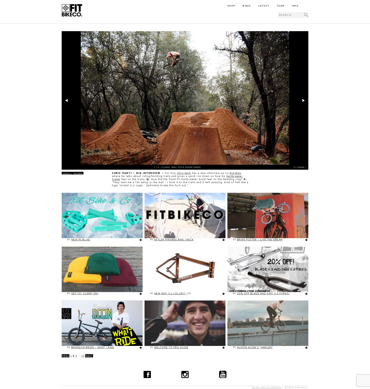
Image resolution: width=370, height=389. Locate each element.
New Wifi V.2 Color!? (170, 293)
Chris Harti (184, 173)
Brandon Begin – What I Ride (92, 347)
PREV (65, 355)
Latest (263, 5)
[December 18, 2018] (267, 237)
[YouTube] (222, 374)
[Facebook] (147, 374)
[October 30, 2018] (267, 345)
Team (281, 5)
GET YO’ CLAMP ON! (85, 293)
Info (295, 5)
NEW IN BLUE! (80, 239)
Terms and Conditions (266, 387)
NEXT (89, 355)
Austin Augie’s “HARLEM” (255, 347)
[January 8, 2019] (102, 237)
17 (82, 355)
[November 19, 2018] (102, 291)
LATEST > (67, 173)
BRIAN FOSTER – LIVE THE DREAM (260, 239)
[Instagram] (185, 374)
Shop (231, 5)
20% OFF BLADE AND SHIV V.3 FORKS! (263, 293)
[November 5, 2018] (102, 345)
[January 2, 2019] (185, 237)
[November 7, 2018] (185, 291)
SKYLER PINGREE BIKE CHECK (174, 239)
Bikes (247, 5)
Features (77, 173)
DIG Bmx (235, 173)
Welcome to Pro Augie (171, 347)
